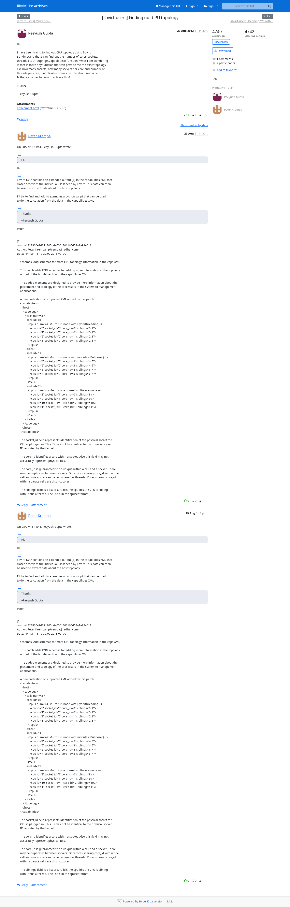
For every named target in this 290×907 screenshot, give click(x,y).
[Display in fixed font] (200, 115)
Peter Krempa (39, 136)
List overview (221, 42)
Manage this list (169, 6)
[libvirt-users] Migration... (34, 21)
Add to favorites (227, 70)
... (19, 154)
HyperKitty (146, 901)
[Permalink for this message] (206, 115)
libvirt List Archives (32, 6)
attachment (39, 505)
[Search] (269, 6)
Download (224, 51)
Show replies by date (194, 125)
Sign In (193, 6)
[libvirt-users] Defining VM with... (251, 21)
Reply (24, 119)
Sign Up (212, 6)
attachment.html (28, 108)
